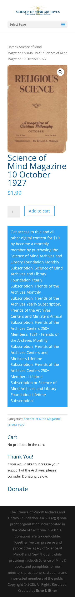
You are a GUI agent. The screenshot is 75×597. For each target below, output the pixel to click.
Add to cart (39, 211)
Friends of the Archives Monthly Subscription (35, 292)
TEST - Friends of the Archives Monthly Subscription (35, 340)
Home (12, 47)
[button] (60, 72)
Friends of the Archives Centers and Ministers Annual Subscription (36, 316)
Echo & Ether (46, 590)
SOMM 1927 (33, 53)
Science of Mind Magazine (42, 419)
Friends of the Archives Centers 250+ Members (35, 328)
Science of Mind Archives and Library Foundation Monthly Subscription (36, 262)
